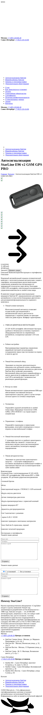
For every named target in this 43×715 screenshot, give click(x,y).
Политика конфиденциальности (17, 97)
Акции (7, 101)
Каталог (11, 174)
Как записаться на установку (16, 89)
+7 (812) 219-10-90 (22, 40)
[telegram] (17, 19)
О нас (7, 87)
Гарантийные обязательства (15, 93)
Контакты (9, 103)
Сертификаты (10, 95)
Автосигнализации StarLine (15, 78)
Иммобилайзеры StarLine (14, 80)
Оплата (8, 91)
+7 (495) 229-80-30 (14, 38)
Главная (4, 174)
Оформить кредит (14, 270)
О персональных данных (14, 99)
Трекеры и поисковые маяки (16, 82)
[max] (17, 36)
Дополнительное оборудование (17, 84)
